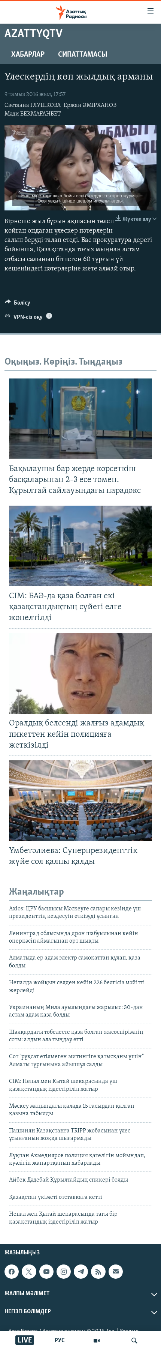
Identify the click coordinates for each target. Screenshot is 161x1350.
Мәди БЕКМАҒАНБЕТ (32, 114)
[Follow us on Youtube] (46, 1271)
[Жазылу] (116, 1271)
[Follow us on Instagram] (64, 1271)
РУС (60, 1341)
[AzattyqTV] (96, 1340)
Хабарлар (28, 55)
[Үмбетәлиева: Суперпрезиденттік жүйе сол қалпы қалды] (80, 800)
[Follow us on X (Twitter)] (29, 1271)
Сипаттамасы (82, 55)
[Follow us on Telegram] (81, 1271)
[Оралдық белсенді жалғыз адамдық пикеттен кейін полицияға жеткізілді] (80, 673)
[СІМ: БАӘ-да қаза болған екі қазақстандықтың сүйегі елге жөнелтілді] (80, 546)
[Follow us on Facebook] (11, 1271)
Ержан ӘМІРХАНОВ (90, 105)
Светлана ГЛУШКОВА (32, 105)
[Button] (17, 304)
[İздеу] (134, 1340)
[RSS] (98, 1271)
